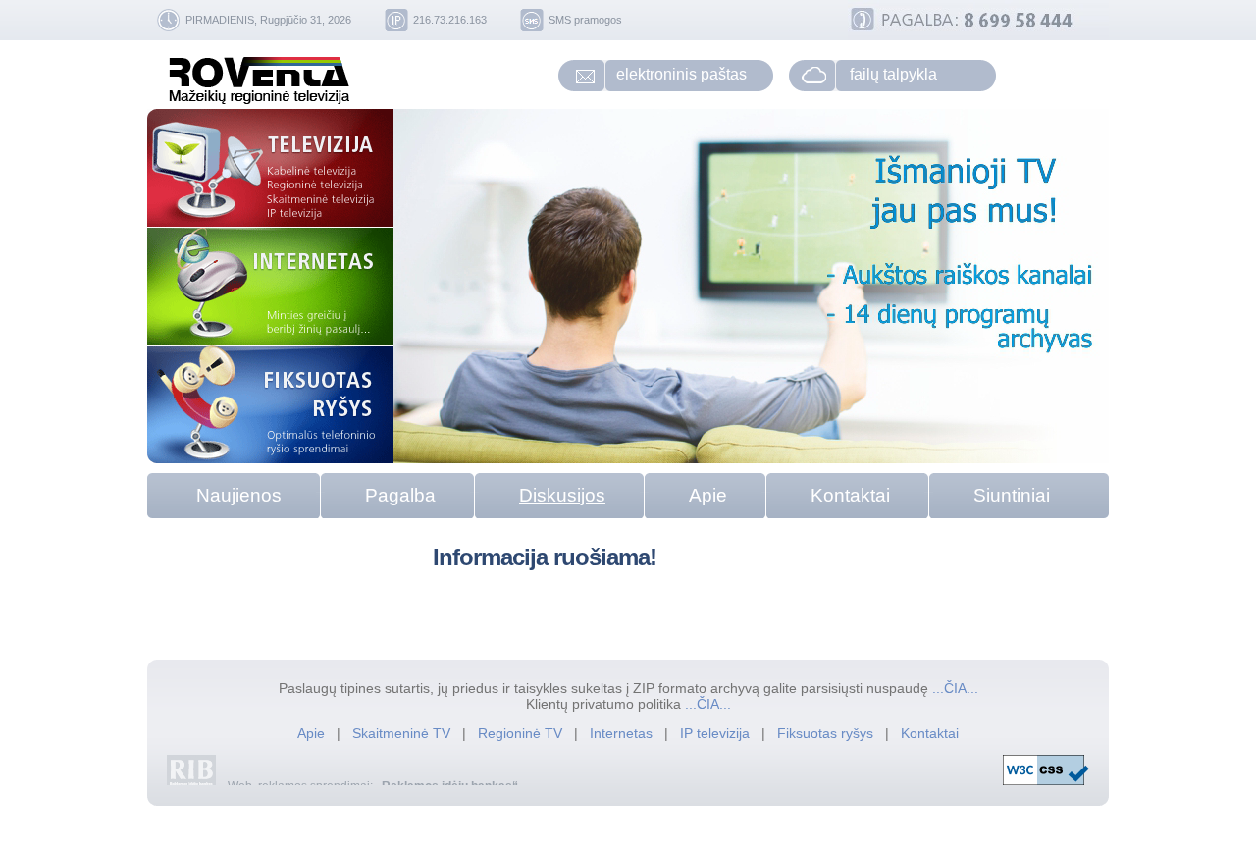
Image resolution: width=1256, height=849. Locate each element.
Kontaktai (850, 495)
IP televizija (717, 733)
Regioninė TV (522, 733)
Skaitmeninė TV (403, 733)
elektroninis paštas (681, 74)
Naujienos (239, 495)
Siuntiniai (1011, 495)
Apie (708, 495)
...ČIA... (955, 688)
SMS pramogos (585, 20)
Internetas (621, 733)
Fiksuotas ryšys (825, 733)
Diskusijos (562, 495)
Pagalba (400, 495)
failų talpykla (893, 74)
